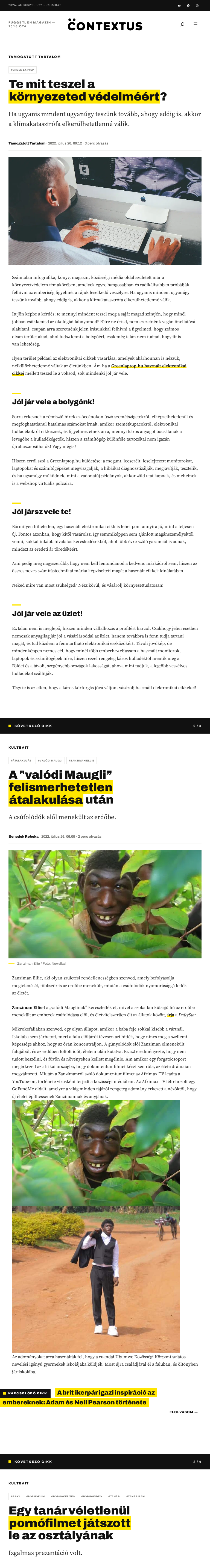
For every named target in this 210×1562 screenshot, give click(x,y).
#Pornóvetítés (63, 1496)
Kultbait (18, 747)
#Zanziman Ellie (81, 760)
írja (170, 1015)
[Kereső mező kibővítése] (182, 24)
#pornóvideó (91, 1496)
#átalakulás (21, 760)
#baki (15, 1496)
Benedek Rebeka (23, 836)
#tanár (114, 1496)
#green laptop (22, 70)
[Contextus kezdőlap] (105, 24)
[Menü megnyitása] (195, 24)
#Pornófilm (35, 1496)
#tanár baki (135, 1496)
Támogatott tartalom (34, 57)
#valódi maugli (50, 760)
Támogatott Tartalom (26, 143)
